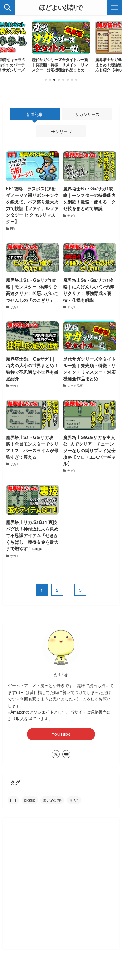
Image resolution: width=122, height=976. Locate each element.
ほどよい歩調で (61, 7)
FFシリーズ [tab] (61, 131)
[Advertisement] (61, 883)
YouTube (61, 734)
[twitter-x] (56, 754)
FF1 (13, 800)
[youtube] (66, 754)
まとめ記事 (52, 800)
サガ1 (74, 800)
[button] (46, 80)
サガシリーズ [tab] (87, 114)
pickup (29, 800)
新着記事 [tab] (35, 114)
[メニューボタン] (114, 7)
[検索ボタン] (7, 7)
